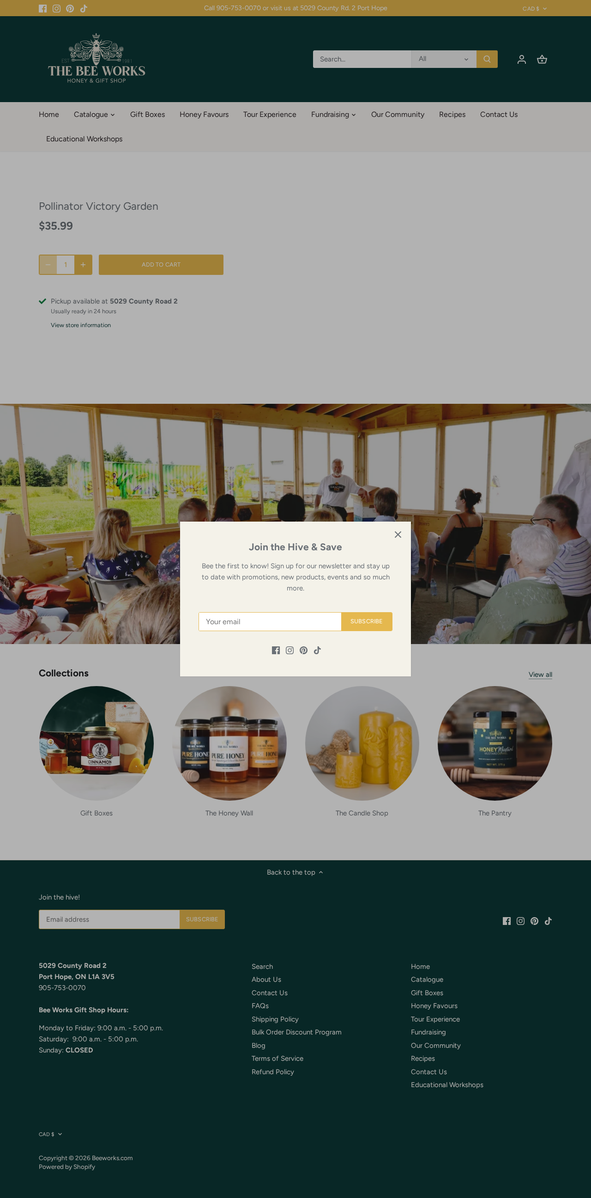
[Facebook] (276, 650)
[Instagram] (290, 650)
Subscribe (366, 621)
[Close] (398, 534)
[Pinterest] (304, 650)
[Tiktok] (317, 650)
